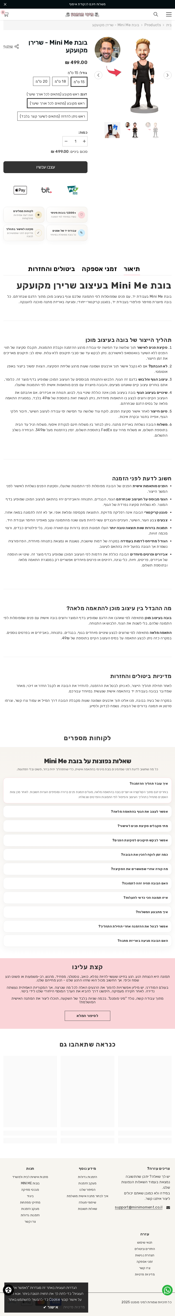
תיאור (132, 269)
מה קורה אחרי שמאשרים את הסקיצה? (139, 869)
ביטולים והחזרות (51, 269)
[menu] (169, 14)
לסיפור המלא (87, 1016)
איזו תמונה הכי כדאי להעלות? (146, 898)
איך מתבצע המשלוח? (152, 912)
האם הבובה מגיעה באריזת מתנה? (143, 941)
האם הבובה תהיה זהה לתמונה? (145, 883)
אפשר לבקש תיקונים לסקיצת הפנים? (140, 840)
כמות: (83, 132)
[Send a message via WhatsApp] (167, 1290)
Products (152, 25)
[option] (87, 4)
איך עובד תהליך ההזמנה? (149, 783)
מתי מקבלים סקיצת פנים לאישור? (143, 826)
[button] (98, 75)
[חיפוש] (156, 14)
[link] (145, 1133)
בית (169, 25)
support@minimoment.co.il (138, 1207)
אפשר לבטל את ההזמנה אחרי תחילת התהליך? (133, 926)
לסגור (5, 4)
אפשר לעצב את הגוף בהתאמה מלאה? (139, 811)
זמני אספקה (99, 269)
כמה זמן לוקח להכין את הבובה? (144, 855)
